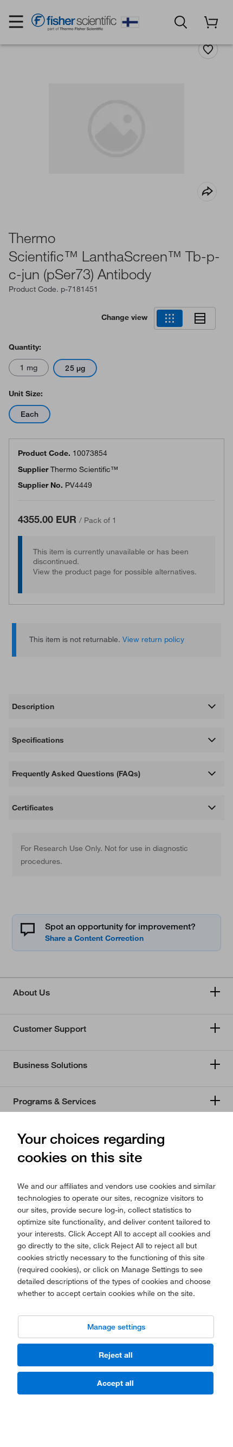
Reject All (116, 1355)
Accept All (115, 1383)
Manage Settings (116, 1327)
